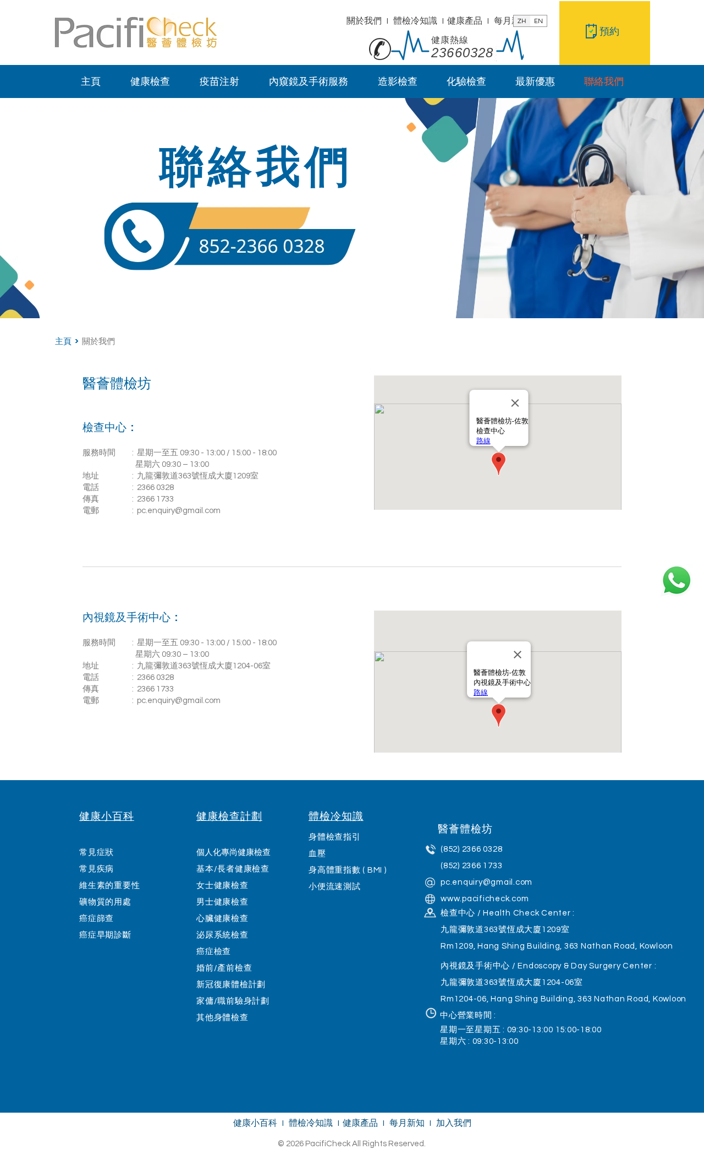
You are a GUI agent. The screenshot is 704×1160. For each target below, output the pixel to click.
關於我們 (364, 21)
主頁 (65, 341)
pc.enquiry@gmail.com (179, 511)
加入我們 (453, 1123)
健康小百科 (255, 1123)
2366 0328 (155, 487)
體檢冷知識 (416, 21)
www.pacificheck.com (485, 899)
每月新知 (511, 21)
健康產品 (464, 21)
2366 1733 (155, 499)
